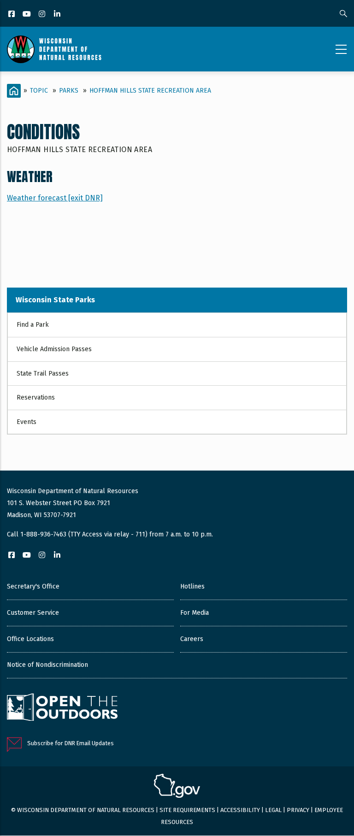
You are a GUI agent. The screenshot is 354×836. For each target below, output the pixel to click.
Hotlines (192, 586)
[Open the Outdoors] (62, 708)
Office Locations (30, 639)
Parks (68, 90)
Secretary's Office (33, 586)
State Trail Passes (43, 373)
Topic (39, 90)
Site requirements (187, 810)
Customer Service (33, 613)
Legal (273, 810)
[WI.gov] (177, 787)
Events (26, 422)
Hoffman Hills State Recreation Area (150, 90)
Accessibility (240, 810)
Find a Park (33, 325)
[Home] (54, 49)
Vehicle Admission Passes (54, 349)
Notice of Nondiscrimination (47, 665)
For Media (194, 613)
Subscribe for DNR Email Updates (70, 743)
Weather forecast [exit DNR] (55, 198)
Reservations (36, 397)
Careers (191, 639)
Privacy (298, 810)
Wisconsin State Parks (55, 299)
